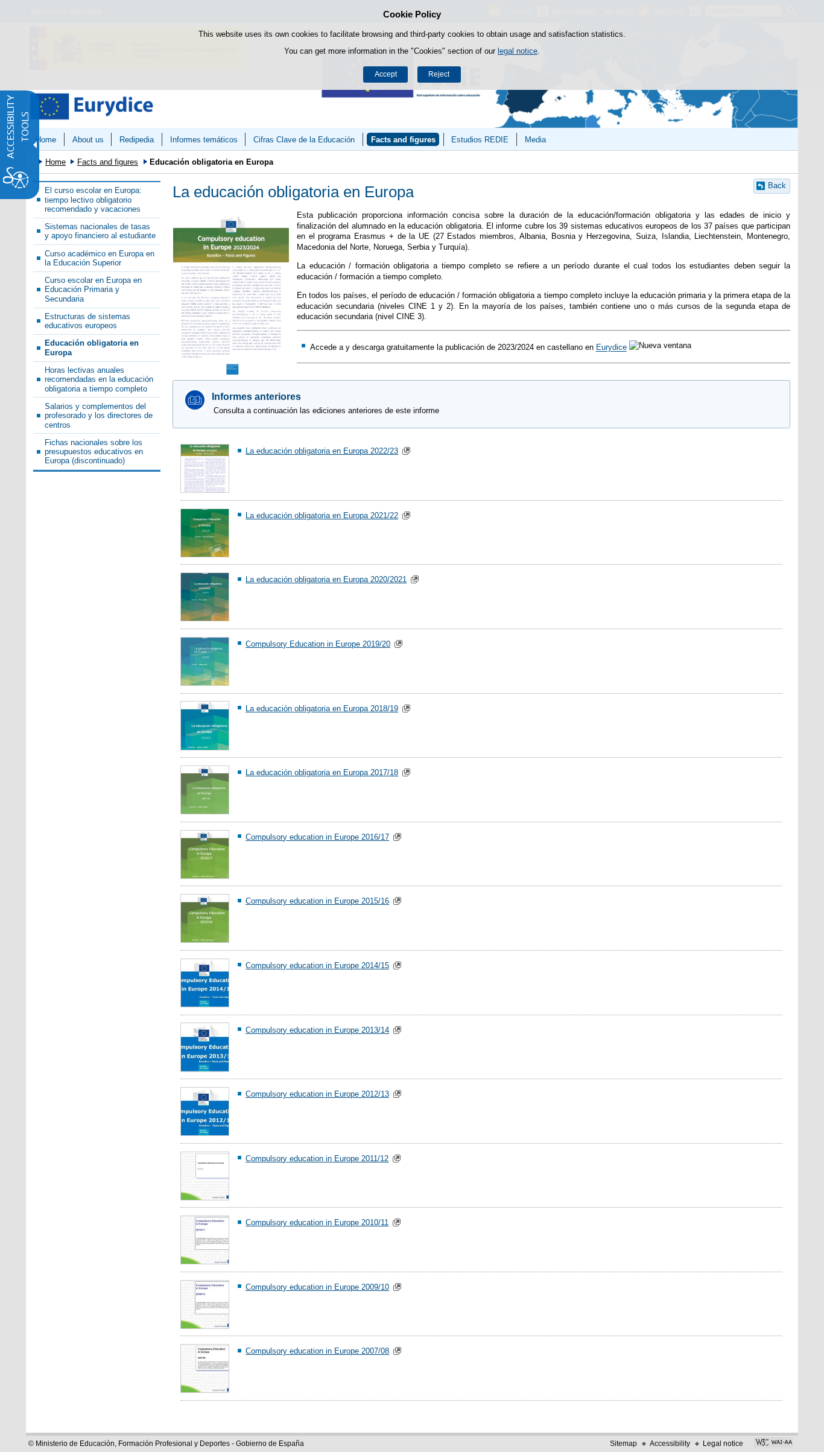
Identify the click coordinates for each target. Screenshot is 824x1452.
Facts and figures (403, 139)
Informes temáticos (204, 139)
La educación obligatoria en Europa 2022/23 (322, 450)
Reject (438, 74)
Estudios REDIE (480, 139)
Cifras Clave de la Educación (304, 139)
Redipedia (136, 139)
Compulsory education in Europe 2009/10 (317, 1287)
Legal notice (723, 1443)
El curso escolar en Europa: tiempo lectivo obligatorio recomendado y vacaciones (93, 200)
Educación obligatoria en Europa (92, 347)
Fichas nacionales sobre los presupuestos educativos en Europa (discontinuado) (94, 452)
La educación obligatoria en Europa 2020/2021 (326, 579)
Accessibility (670, 1443)
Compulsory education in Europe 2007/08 (317, 1350)
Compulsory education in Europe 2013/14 (317, 1030)
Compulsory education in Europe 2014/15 (317, 965)
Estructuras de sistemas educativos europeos (87, 321)
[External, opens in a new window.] (773, 1444)
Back (777, 185)
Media (535, 139)
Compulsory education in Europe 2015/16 (317, 900)
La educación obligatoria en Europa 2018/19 (322, 708)
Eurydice (611, 347)
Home (46, 139)
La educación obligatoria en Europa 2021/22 (322, 515)
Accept (386, 74)
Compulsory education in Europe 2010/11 (317, 1222)
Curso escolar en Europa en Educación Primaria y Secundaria (93, 289)
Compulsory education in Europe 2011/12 (317, 1158)
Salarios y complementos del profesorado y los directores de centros (99, 416)
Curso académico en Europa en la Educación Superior (99, 258)
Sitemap (623, 1443)
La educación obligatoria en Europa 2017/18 (322, 772)
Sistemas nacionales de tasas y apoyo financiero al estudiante (100, 231)
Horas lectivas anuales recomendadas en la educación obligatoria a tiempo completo (99, 379)
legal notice (517, 50)
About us (88, 139)
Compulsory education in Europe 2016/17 (317, 837)
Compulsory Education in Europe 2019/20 (318, 643)
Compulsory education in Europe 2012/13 (317, 1094)
